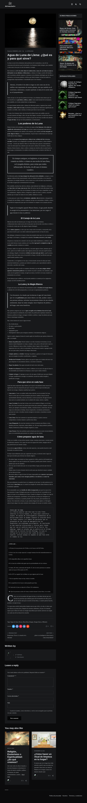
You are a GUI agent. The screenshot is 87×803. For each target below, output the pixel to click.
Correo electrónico (13, 696)
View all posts (20, 657)
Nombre (10, 689)
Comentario (11, 676)
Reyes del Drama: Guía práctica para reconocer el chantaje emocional (68, 30)
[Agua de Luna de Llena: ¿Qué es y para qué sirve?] (7, 43)
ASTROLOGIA (30, 51)
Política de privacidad (55, 795)
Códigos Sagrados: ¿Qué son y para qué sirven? (74, 105)
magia (31, 622)
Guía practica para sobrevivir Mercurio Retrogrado (66, 47)
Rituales (45, 622)
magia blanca (38, 622)
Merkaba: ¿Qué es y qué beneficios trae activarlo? (75, 115)
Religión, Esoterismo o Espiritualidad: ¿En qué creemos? (15, 757)
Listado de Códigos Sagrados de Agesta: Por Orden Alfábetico (74, 84)
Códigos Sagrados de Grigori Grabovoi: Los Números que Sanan (75, 94)
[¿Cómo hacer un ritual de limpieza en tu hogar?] (34, 743)
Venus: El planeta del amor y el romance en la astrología (68, 65)
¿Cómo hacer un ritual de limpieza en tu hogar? (43, 757)
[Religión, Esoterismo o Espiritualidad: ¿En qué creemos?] (7, 741)
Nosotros (65, 795)
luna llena (26, 622)
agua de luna (14, 622)
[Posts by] (10, 655)
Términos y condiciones (75, 795)
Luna (20, 622)
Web (8, 703)
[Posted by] (8, 780)
